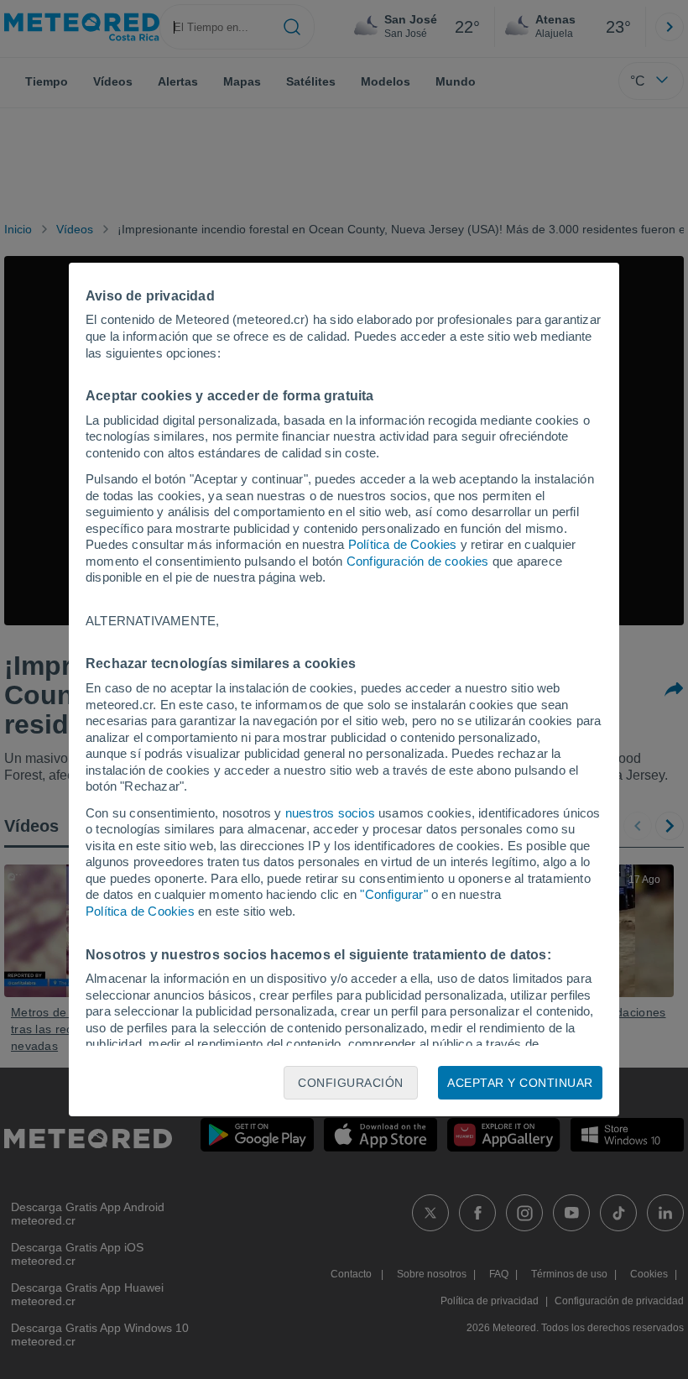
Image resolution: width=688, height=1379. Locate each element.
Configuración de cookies (418, 561)
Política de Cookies (402, 544)
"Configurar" (393, 894)
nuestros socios (330, 813)
